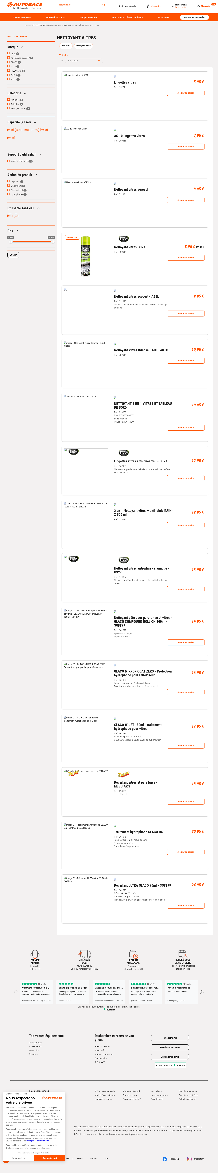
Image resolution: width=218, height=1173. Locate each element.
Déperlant (16, 181)
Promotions (163, 17)
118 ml (44, 130)
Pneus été (99, 1050)
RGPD (79, 1158)
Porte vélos (34, 1050)
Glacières (33, 1054)
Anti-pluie (16, 104)
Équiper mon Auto (88, 17)
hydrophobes (18, 194)
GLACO (15, 62)
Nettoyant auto (55, 25)
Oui (16, 216)
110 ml (35, 130)
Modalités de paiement (105, 1095)
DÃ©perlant (17, 186)
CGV (107, 1158)
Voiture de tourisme (104, 1054)
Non (10, 216)
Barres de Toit (35, 1046)
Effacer (13, 255)
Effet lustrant (18, 190)
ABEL (14, 53)
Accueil (28, 25)
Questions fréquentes (188, 1091)
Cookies (93, 1158)
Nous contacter (170, 1038)
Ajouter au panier (186, 93)
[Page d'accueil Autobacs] (24, 5)
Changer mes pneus (22, 17)
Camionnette (101, 1058)
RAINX (14, 75)
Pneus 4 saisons (102, 1046)
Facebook (174, 1159)
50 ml (10, 130)
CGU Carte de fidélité (188, 1095)
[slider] (11, 241)
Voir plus (63, 55)
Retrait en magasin (187, 1099)
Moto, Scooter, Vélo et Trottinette (127, 17)
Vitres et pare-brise (21, 161)
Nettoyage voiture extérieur (73, 25)
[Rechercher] (104, 4)
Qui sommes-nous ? (132, 1099)
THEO (14, 79)
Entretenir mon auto (55, 17)
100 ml (26, 130)
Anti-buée (16, 100)
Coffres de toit (35, 1042)
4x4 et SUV (100, 1062)
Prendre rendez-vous (170, 1047)
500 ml (11, 138)
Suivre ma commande (105, 1091)
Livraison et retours (103, 1099)
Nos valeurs (156, 1091)
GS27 (14, 66)
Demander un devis (170, 1057)
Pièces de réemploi (131, 1091)
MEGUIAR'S (17, 71)
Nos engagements (159, 1095)
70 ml (18, 130)
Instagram (199, 1159)
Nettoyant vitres (17, 36)
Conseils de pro (130, 1095)
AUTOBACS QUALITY (21, 58)
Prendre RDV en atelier (194, 17)
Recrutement (157, 1099)
